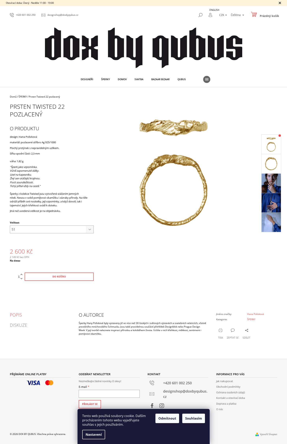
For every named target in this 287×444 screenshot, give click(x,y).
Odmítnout (167, 418)
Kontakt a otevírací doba (230, 398)
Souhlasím (193, 418)
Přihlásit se (90, 404)
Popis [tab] (16, 314)
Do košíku (59, 276)
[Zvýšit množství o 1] (21, 275)
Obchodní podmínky (228, 386)
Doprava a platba (226, 403)
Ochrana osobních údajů (230, 392)
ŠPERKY (251, 319)
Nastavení (94, 434)
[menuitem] (87, 79)
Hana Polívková (255, 314)
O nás (219, 409)
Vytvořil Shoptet (268, 434)
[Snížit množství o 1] (21, 279)
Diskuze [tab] (18, 325)
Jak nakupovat (224, 381)
